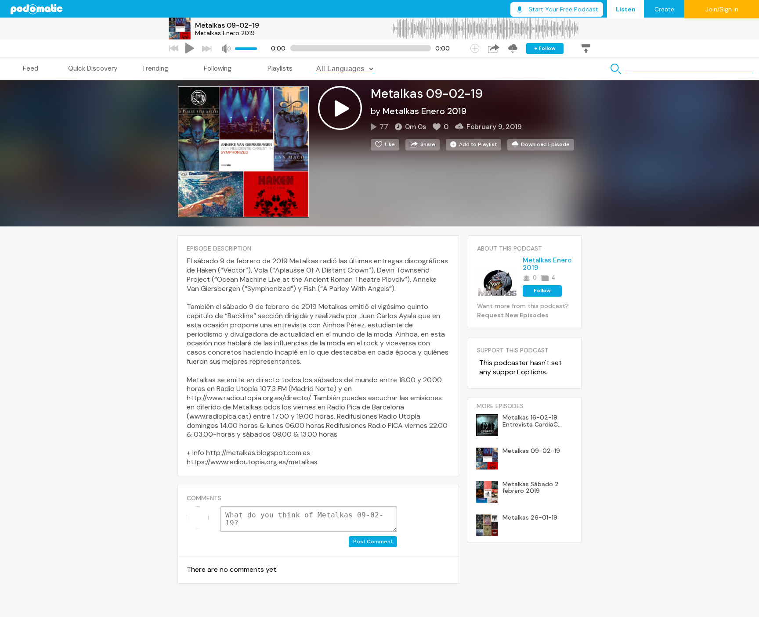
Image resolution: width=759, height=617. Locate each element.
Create (664, 9)
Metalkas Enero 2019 (225, 33)
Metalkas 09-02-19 (227, 25)
